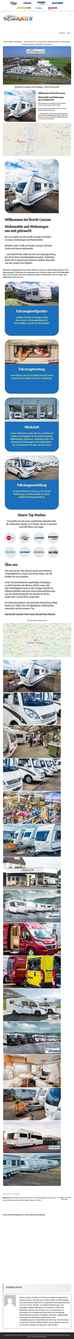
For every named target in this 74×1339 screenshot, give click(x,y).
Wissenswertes (43, 1336)
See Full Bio (52, 1325)
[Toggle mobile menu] (70, 14)
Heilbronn (29, 1198)
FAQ (35, 1335)
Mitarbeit (50, 1335)
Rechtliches (40, 1335)
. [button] (23, 277)
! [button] (46, 620)
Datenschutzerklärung (59, 1335)
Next (68, 33)
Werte (45, 1335)
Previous (62, 33)
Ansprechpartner (28, 1335)
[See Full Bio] (58, 1325)
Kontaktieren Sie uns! (14, 1287)
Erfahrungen (34, 1336)
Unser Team (20, 1335)
